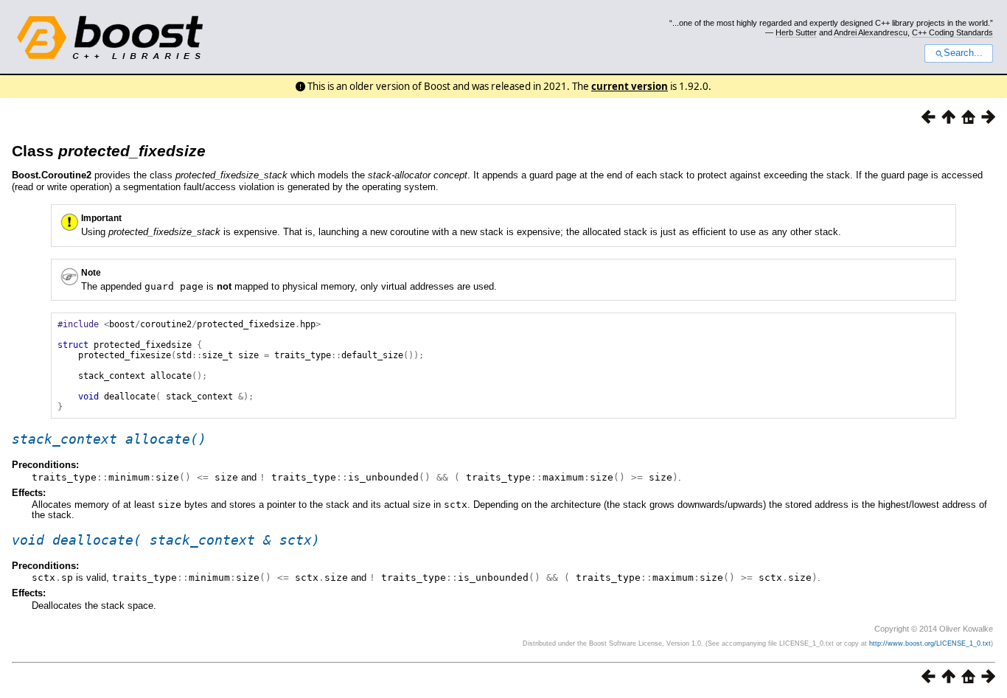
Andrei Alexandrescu (870, 32)
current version (629, 86)
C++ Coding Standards (952, 32)
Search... (963, 53)
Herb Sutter (796, 32)
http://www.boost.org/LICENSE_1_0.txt (930, 643)
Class (109, 150)
